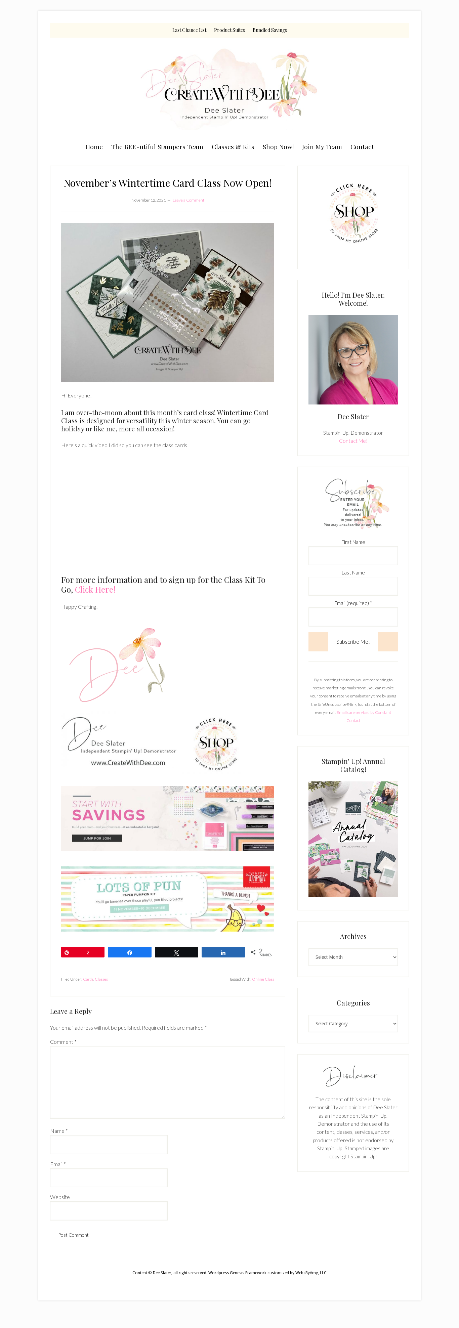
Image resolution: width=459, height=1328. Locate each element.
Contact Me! (353, 441)
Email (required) (353, 603)
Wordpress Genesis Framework (237, 1273)
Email (58, 1164)
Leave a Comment (188, 200)
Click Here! (95, 589)
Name (59, 1130)
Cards (88, 979)
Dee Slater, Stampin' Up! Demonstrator (229, 88)
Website (60, 1197)
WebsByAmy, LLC (311, 1273)
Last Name (353, 572)
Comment (63, 1041)
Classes (101, 979)
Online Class (263, 979)
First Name (353, 542)
